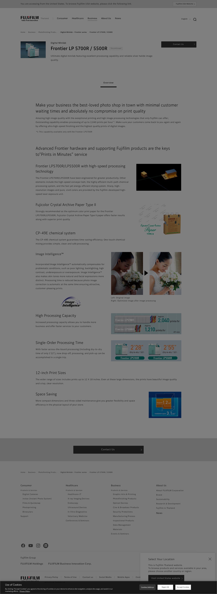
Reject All (165, 587)
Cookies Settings (147, 587)
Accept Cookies (183, 587)
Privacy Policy (25, 591)
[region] (108, 587)
